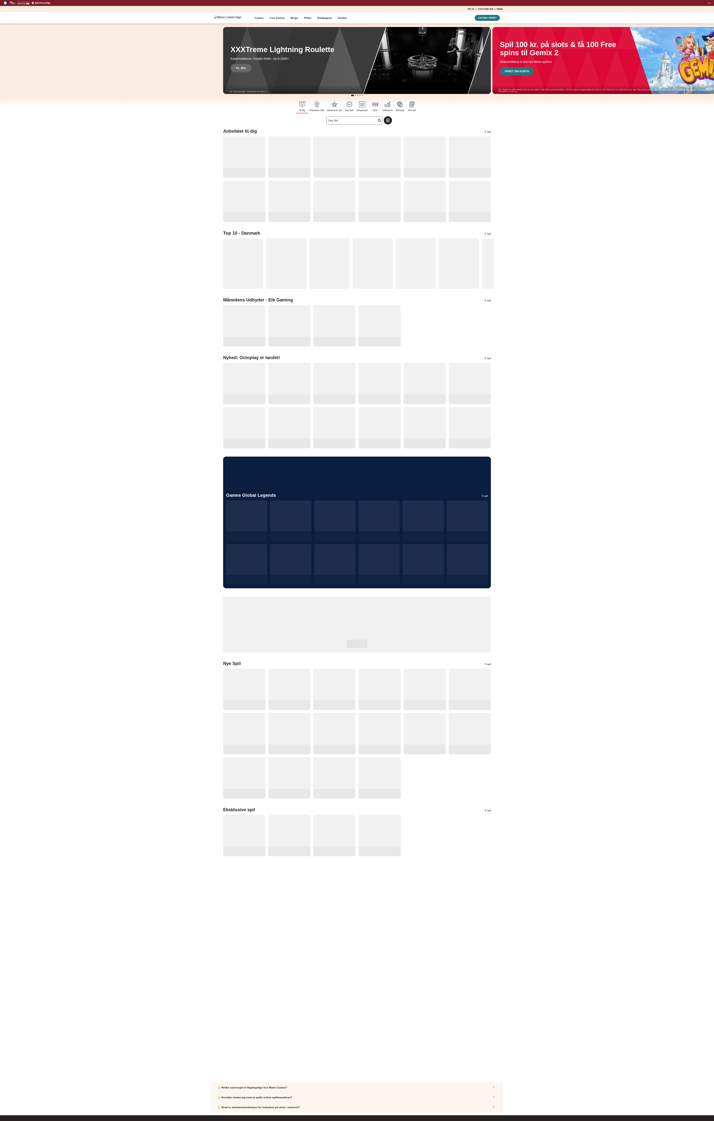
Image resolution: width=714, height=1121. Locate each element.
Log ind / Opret (487, 18)
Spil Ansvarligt (42, 3)
